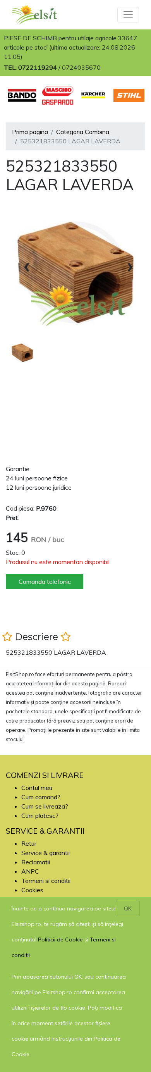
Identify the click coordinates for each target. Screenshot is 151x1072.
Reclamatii (35, 862)
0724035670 (81, 67)
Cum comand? (40, 797)
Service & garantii (45, 853)
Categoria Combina (82, 132)
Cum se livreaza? (44, 806)
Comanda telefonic (45, 581)
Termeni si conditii (45, 880)
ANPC (30, 871)
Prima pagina (30, 132)
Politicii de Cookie (60, 939)
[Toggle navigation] (128, 14)
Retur (28, 843)
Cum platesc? (39, 815)
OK (127, 908)
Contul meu (36, 788)
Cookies (32, 890)
